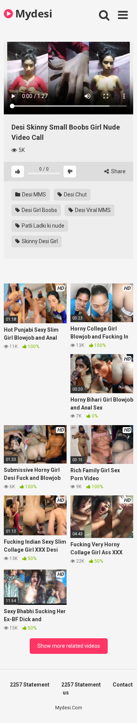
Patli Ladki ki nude (42, 226)
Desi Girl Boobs (39, 210)
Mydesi (32, 13)
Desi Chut (75, 194)
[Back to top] (123, 707)
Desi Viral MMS (92, 210)
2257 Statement (29, 685)
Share (118, 171)
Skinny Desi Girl (39, 241)
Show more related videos (68, 646)
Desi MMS (33, 194)
